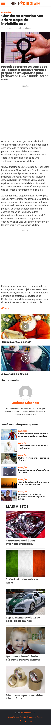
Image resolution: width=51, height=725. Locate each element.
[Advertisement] (25, 113)
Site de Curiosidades (28, 713)
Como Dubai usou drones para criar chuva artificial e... (33, 483)
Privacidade (31, 717)
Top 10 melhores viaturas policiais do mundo (23, 619)
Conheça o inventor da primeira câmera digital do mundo (31, 496)
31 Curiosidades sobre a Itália (22, 580)
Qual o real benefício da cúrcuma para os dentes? (23, 658)
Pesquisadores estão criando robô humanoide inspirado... (33, 434)
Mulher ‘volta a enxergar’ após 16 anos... (33, 459)
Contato (23, 717)
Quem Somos (13, 717)
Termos (40, 717)
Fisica (6, 308)
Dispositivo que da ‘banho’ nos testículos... (33, 471)
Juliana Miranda (25, 28)
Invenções (6, 12)
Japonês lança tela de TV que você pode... (33, 446)
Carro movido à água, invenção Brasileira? (21, 542)
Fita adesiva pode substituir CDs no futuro (25, 696)
